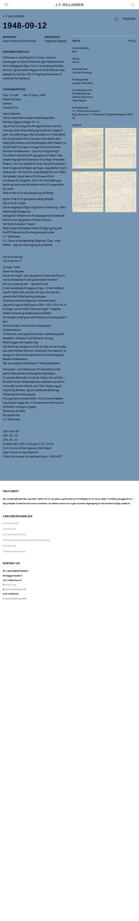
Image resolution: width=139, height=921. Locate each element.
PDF (130, 41)
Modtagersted (80, 80)
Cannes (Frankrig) (82, 73)
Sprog (75, 59)
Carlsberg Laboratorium (14, 551)
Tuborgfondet (9, 546)
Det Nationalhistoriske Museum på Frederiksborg (26, 540)
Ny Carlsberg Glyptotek (14, 535)
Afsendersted (79, 69)
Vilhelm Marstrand (82, 97)
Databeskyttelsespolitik (14, 599)
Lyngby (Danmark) (82, 83)
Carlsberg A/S (9, 529)
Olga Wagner (79, 100)
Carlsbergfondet (10, 523)
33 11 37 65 (10, 585)
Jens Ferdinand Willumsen (19, 41)
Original (76, 125)
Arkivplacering (80, 108)
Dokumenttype (80, 48)
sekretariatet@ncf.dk (15, 589)
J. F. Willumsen (69, 5)
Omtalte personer (82, 90)
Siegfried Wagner (56, 41)
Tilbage (128, 19)
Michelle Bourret (81, 94)
